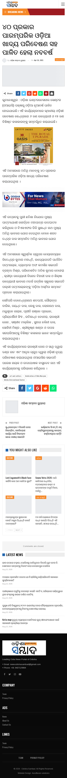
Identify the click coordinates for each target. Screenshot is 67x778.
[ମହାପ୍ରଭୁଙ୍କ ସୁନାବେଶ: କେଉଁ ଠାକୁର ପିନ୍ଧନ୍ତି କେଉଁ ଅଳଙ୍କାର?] (19, 505)
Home (4, 716)
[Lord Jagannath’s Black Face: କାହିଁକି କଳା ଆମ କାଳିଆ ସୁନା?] (19, 465)
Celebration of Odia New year (35, 376)
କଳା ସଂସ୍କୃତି (60, 59)
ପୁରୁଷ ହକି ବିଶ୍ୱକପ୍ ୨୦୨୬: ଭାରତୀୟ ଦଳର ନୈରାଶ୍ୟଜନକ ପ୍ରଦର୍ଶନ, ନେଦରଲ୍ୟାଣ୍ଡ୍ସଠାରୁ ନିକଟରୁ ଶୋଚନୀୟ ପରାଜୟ (32, 607)
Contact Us (6, 724)
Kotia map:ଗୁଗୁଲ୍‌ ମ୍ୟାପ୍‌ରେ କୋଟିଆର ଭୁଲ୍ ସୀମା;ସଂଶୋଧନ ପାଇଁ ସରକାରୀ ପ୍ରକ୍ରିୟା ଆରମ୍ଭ (30, 621)
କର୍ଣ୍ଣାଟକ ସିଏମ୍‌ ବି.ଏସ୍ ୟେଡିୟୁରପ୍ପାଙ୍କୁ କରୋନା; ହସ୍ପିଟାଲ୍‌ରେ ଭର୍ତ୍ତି (50, 430)
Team (4, 694)
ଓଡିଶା (38, 458)
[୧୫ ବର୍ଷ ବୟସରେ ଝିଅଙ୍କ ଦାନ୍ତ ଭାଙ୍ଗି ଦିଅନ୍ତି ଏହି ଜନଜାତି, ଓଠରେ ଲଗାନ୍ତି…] (48, 505)
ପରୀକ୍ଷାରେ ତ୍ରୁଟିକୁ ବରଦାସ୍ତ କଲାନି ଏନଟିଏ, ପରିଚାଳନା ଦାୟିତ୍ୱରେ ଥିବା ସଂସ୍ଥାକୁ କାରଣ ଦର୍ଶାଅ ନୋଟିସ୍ (32, 592)
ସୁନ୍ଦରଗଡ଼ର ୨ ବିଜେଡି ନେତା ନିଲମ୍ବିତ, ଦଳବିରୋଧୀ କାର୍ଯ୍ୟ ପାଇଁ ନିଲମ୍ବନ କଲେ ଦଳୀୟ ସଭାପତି (18, 431)
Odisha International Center (14, 380)
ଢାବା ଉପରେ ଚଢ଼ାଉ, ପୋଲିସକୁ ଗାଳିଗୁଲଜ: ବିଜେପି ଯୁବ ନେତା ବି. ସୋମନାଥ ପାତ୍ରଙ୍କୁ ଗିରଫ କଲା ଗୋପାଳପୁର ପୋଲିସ (30, 564)
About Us (5, 720)
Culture (10, 458)
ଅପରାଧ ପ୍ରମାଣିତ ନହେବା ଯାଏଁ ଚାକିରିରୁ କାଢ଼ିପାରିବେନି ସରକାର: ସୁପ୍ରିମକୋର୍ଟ (30, 578)
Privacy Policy (7, 698)
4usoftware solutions (40, 773)
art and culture (15, 376)
